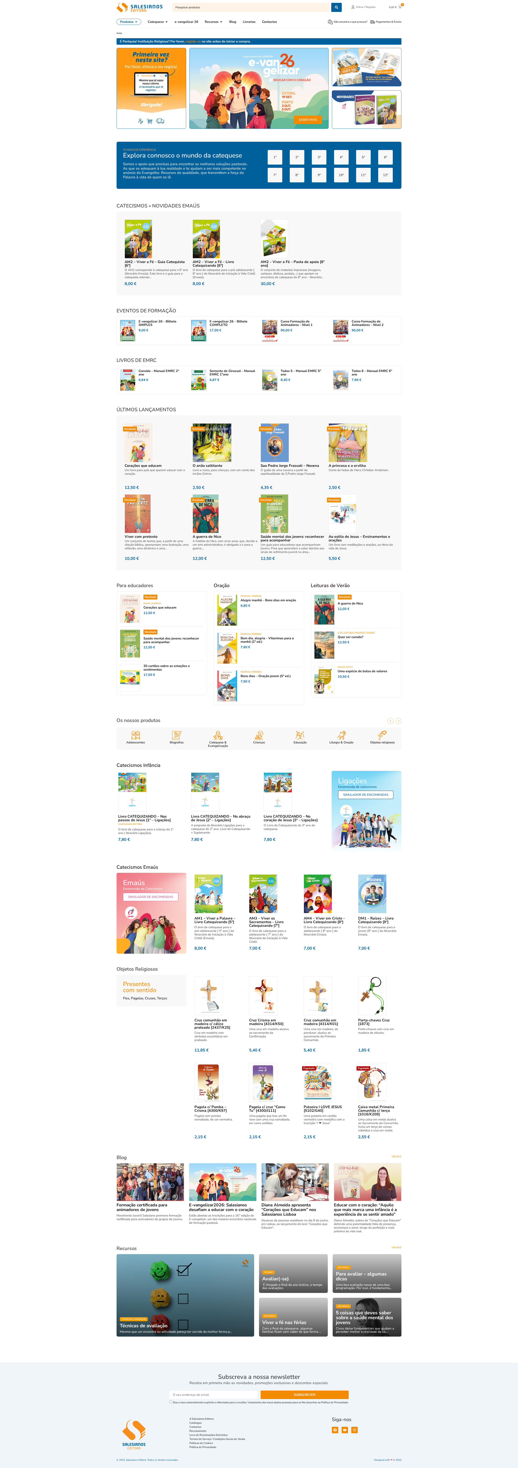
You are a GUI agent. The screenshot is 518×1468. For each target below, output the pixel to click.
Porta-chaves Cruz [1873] (374, 1022)
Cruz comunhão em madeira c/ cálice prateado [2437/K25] (212, 1024)
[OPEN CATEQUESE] (166, 21)
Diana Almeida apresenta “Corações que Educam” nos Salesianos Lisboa (288, 1209)
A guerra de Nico (207, 536)
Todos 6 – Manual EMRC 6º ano (372, 373)
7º (274, 175)
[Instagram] (354, 1430)
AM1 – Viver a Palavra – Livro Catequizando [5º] (214, 920)
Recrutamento (197, 1431)
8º (296, 175)
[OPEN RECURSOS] (221, 21)
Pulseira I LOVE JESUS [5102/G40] (323, 1108)
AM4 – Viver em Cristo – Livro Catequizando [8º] (324, 920)
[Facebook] (335, 1430)
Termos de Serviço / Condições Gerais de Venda (217, 1439)
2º (296, 157)
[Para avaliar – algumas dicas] (367, 1273)
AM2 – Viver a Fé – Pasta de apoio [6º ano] (293, 263)
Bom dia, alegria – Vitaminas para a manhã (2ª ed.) (267, 640)
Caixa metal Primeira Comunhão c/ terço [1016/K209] (376, 1110)
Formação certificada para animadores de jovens (142, 1207)
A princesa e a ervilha (347, 465)
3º (319, 157)
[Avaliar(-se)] (293, 1273)
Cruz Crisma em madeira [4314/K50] (266, 1022)
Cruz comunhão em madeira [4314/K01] (321, 1022)
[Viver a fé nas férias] (293, 1317)
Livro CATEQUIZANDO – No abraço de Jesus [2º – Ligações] (220, 818)
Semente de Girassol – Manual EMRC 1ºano (232, 373)
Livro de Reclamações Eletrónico (208, 1435)
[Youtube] (345, 1430)
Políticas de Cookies (201, 1443)
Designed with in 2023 (387, 1460)
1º (274, 157)
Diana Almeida (152, 603)
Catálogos (195, 1423)
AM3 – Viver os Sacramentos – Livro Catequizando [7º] (266, 922)
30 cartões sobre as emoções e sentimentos (166, 668)
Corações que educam (143, 465)
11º (363, 175)
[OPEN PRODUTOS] (136, 21)
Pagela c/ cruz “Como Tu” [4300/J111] (267, 1108)
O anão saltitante (207, 465)
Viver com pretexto (141, 536)
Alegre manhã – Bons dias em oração (268, 600)
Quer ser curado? (350, 637)
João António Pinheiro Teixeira (356, 632)
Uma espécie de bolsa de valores (362, 671)
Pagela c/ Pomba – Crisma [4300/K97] (210, 1108)
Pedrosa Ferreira (251, 596)
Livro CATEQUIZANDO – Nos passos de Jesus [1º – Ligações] (144, 818)
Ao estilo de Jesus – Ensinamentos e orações (359, 538)
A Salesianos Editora (201, 1419)
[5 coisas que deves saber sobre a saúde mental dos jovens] (367, 1317)
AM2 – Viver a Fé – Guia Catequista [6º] (155, 263)
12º (385, 175)
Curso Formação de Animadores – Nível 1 (297, 323)
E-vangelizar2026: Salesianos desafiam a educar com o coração (221, 1207)
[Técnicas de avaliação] (185, 1295)
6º (385, 157)
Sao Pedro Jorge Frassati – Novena (290, 465)
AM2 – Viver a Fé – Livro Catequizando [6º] (213, 263)
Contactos (195, 1427)
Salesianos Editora (130, 824)
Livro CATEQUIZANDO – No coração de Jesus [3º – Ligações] (291, 818)
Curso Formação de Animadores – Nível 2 (368, 323)
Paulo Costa (345, 667)
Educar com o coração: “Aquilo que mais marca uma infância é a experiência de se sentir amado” (365, 1209)
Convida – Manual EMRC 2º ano (159, 373)
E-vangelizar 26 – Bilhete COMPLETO (228, 323)
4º (341, 157)
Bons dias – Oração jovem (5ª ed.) (266, 676)
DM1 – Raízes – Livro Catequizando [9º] (376, 920)
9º (319, 175)
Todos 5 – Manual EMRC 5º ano (301, 373)
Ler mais (396, 1156)
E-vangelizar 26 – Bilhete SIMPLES (157, 323)
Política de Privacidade (202, 1447)
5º (363, 157)
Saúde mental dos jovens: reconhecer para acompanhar (292, 538)
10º (341, 175)
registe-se (193, 41)
